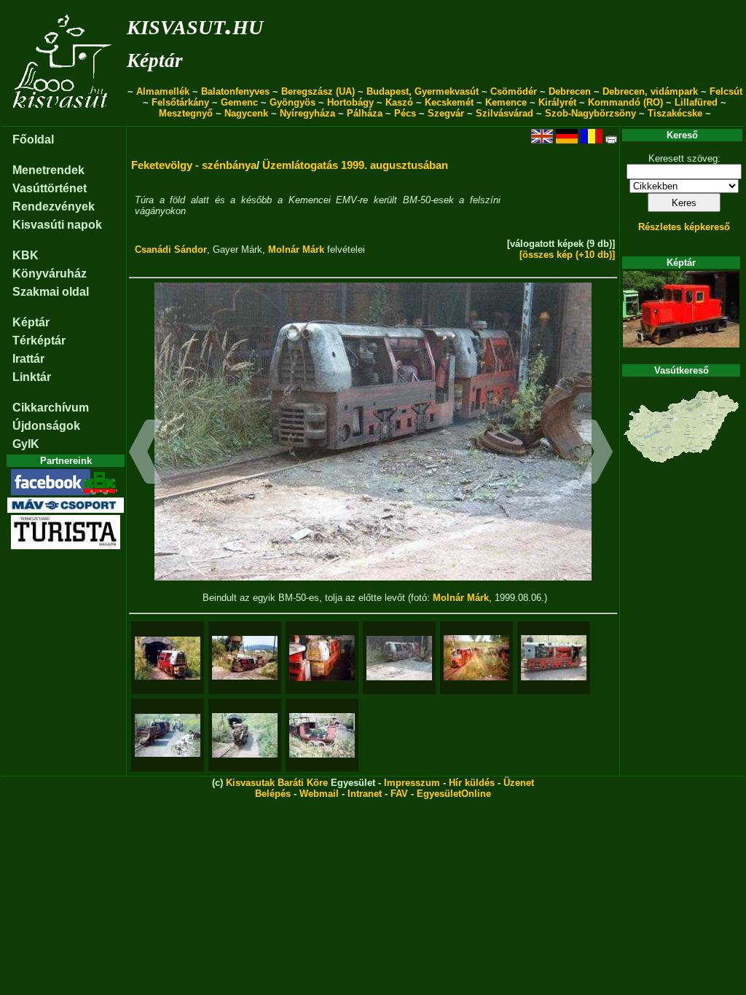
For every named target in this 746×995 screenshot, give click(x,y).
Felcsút (726, 91)
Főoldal (33, 139)
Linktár (31, 377)
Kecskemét (449, 102)
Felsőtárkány (180, 102)
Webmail (319, 793)
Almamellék (162, 91)
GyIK (25, 444)
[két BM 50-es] (476, 657)
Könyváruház (49, 273)
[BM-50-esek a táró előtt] (167, 735)
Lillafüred (696, 102)
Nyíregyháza (307, 113)
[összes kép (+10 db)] (567, 254)
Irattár (28, 359)
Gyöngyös (292, 102)
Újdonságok (46, 426)
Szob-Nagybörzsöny (590, 113)
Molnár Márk (296, 249)
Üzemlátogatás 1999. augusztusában (355, 165)
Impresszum (412, 782)
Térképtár (39, 340)
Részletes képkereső (684, 226)
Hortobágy (350, 102)
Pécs (405, 113)
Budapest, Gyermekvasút (422, 91)
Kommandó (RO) (625, 102)
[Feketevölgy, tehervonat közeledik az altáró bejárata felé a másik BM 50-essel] (245, 658)
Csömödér (513, 91)
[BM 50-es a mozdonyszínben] (322, 658)
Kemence (506, 102)
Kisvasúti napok (57, 225)
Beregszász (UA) (318, 91)
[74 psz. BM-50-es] (553, 657)
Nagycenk (246, 113)
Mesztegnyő (186, 113)
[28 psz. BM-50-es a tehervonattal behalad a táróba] (245, 735)
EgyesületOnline (454, 793)
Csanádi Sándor (171, 249)
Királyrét (557, 102)
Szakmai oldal (50, 292)
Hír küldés (472, 782)
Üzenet (518, 782)
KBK (25, 255)
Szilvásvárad (504, 113)
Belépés (273, 793)
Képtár (155, 60)
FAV (399, 793)
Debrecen (570, 91)
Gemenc (239, 102)
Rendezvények (53, 206)
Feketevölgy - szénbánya (193, 165)
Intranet (365, 793)
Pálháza (364, 113)
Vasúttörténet (49, 188)
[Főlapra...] (64, 118)
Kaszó (399, 102)
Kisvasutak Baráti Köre (277, 782)
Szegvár (446, 113)
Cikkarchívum (50, 407)
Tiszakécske (675, 113)
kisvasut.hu (195, 24)
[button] (145, 453)
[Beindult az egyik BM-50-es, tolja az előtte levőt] (399, 658)
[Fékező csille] (322, 735)
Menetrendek (48, 170)
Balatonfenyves (235, 91)
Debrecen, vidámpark (650, 91)
